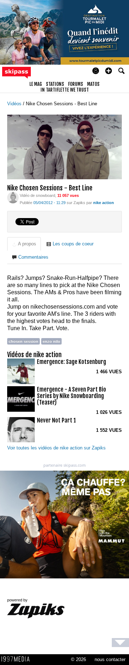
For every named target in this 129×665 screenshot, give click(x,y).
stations (55, 84)
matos (93, 84)
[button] (109, 71)
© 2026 (78, 659)
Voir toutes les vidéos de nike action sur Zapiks (56, 448)
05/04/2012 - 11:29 (49, 202)
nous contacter (110, 659)
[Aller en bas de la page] (120, 642)
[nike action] (13, 197)
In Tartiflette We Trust (64, 90)
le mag (35, 84)
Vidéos (15, 103)
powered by (17, 600)
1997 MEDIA (17, 659)
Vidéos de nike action (34, 355)
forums (75, 84)
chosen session (23, 341)
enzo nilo (51, 341)
